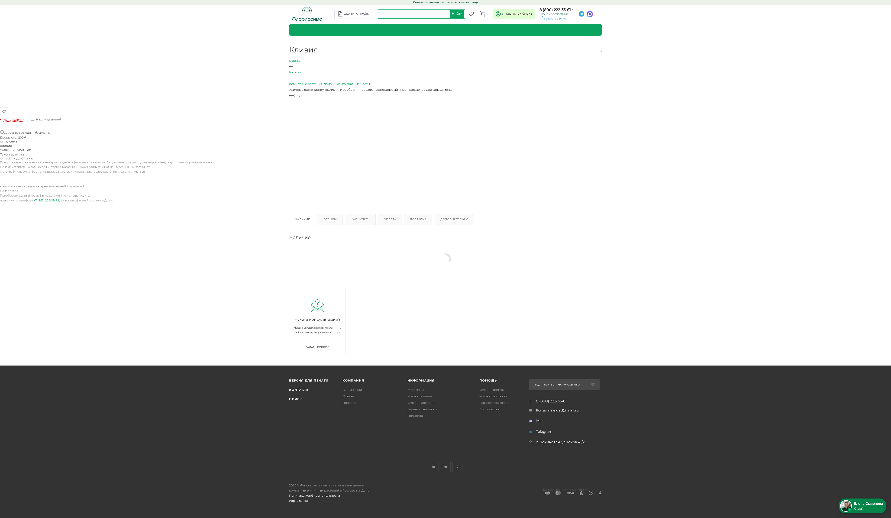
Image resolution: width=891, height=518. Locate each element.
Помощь (488, 380)
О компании (352, 390)
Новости (349, 403)
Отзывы (330, 219)
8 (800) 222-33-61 (555, 10)
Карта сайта (298, 500)
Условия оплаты (420, 396)
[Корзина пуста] (485, 14)
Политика (415, 416)
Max (539, 420)
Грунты (324, 89)
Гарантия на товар (422, 409)
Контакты (299, 390)
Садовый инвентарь (400, 89)
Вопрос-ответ (490, 409)
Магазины (415, 390)
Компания (353, 380)
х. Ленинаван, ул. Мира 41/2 (560, 442)
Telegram (544, 431)
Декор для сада (428, 89)
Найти (457, 14)
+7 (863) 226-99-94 (46, 200)
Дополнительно (454, 219)
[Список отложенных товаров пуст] (473, 14)
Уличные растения (304, 89)
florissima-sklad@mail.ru (557, 410)
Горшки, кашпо (372, 89)
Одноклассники (457, 467)
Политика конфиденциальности (314, 495)
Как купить (360, 219)
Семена (446, 89)
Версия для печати (309, 380)
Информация (421, 380)
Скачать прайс (356, 14)
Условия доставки (421, 403)
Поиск (295, 399)
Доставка (418, 219)
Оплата (390, 219)
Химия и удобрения (344, 89)
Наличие (302, 219)
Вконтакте (434, 467)
